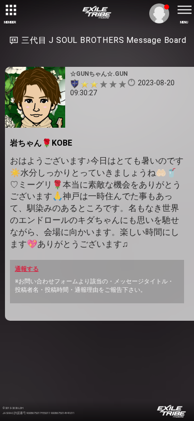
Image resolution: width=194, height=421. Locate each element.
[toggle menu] (184, 10)
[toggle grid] (10, 10)
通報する (27, 268)
